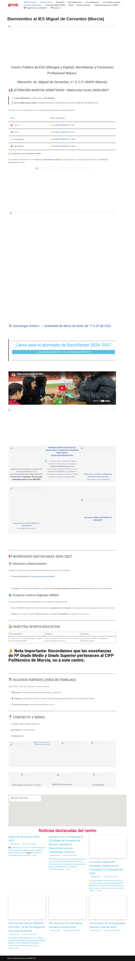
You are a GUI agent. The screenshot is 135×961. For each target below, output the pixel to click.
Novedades (60, 2)
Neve (9, 958)
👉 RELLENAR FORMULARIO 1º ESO (62, 125)
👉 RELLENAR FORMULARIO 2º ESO (62, 132)
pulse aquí (62, 471)
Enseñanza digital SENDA (55, 5)
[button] (52, 2)
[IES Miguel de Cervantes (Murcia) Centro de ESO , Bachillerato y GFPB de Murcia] (13, 5)
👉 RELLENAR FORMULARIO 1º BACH (63, 139)
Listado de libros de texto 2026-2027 (25, 523)
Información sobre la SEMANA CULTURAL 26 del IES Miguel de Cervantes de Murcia (26, 927)
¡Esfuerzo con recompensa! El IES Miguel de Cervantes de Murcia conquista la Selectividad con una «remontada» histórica (66, 844)
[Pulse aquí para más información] (42, 576)
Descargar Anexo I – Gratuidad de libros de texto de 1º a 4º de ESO (61, 326)
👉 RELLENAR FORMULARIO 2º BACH (63, 146)
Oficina (71, 5)
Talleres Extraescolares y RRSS (106, 5)
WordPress (31, 958)
